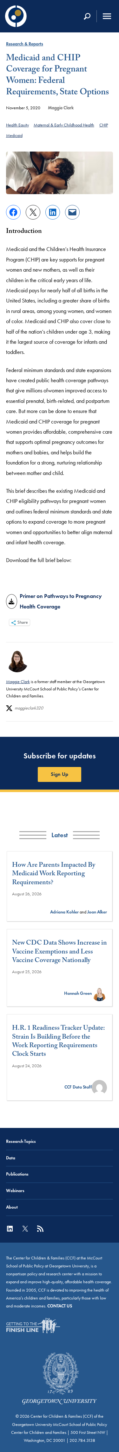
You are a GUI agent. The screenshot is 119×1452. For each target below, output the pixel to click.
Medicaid (14, 135)
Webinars (15, 1190)
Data (10, 1158)
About (12, 1207)
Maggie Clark (61, 108)
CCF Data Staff (78, 1087)
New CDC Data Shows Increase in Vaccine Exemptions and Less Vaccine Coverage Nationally (59, 953)
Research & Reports (24, 44)
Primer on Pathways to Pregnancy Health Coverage (61, 601)
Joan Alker (97, 912)
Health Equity (17, 125)
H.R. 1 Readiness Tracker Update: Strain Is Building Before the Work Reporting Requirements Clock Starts (58, 1042)
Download (11, 601)
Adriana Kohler (64, 912)
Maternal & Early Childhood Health (64, 125)
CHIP (103, 125)
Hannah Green (78, 993)
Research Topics (21, 1141)
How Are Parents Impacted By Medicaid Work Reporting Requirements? (53, 875)
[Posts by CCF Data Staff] (99, 1087)
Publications (17, 1174)
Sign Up (59, 774)
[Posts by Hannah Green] (99, 993)
